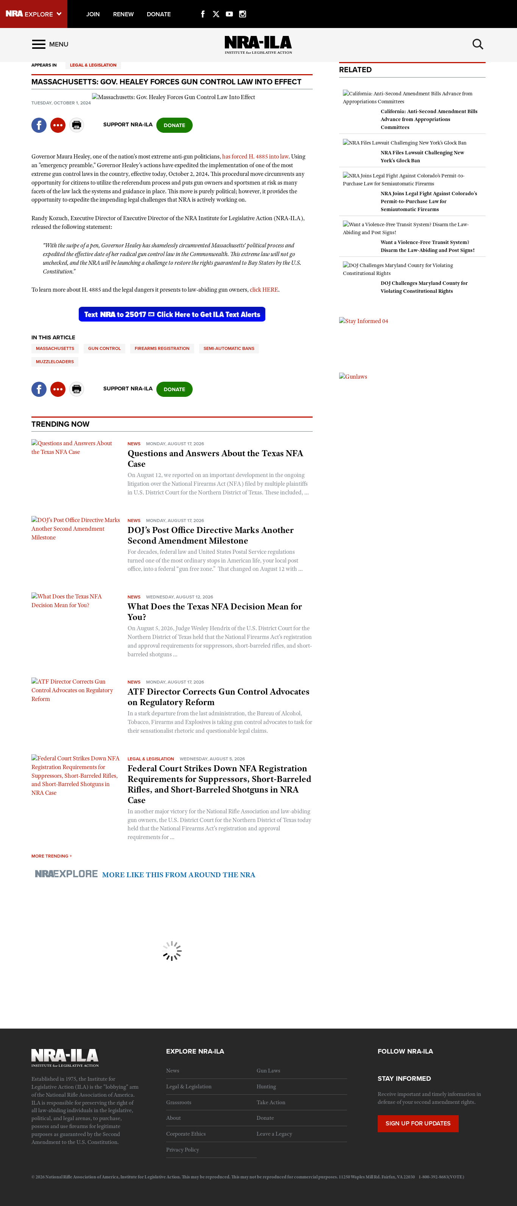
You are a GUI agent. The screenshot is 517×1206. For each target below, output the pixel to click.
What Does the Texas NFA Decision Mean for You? (215, 612)
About (173, 1117)
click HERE (264, 290)
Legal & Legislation (93, 65)
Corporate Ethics (186, 1133)
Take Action (271, 1102)
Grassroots (179, 1102)
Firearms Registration (162, 348)
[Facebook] (203, 5)
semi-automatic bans (229, 348)
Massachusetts (55, 348)
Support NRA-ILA (128, 124)
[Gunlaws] (353, 376)
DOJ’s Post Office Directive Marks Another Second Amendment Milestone (211, 535)
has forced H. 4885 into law (255, 156)
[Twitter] (216, 5)
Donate (265, 1117)
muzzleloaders (55, 361)
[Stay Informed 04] (363, 321)
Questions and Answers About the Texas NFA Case (215, 458)
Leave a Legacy (274, 1133)
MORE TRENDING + (51, 856)
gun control (104, 348)
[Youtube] (229, 5)
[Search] (478, 44)
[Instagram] (242, 5)
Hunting (266, 1086)
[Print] (76, 130)
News (134, 443)
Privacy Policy (182, 1149)
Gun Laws (268, 1070)
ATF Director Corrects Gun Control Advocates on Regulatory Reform (219, 697)
